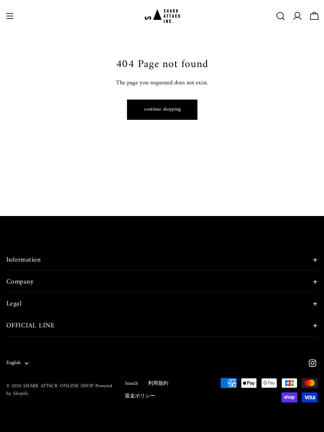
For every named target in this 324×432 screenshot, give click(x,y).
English (13, 363)
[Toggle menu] (9, 16)
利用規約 (158, 383)
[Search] (280, 16)
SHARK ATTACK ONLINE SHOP (58, 386)
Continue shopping (162, 109)
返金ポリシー (140, 396)
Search (131, 383)
